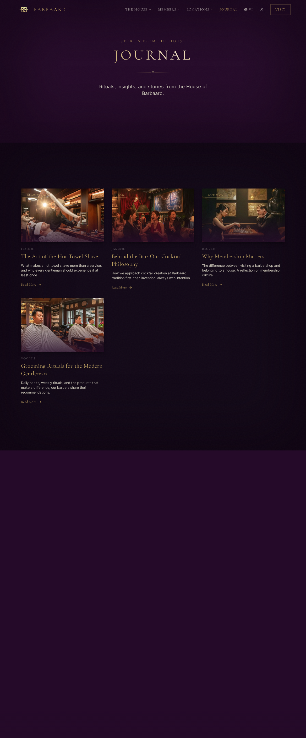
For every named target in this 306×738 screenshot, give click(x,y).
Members (167, 9)
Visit (280, 9)
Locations (198, 9)
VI (251, 9)
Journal (228, 9)
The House (136, 9)
